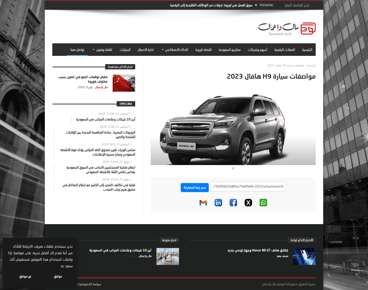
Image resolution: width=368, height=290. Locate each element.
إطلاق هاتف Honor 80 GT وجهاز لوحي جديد (258, 250)
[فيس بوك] (233, 202)
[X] (248, 202)
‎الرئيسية (311, 65)
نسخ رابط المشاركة (195, 187)
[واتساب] (263, 202)
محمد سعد (282, 255)
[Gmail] (203, 202)
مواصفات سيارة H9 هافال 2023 (285, 65)
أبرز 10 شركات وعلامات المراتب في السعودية (120, 250)
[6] (233, 126)
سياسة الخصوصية (90, 284)
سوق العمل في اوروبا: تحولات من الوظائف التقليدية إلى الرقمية (211, 5)
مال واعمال (101, 87)
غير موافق (25, 276)
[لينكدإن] (218, 202)
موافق (58, 276)
